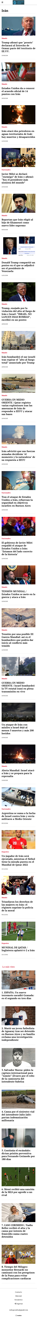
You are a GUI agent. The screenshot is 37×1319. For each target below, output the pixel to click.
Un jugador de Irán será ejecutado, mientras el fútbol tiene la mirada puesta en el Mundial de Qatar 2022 (18, 860)
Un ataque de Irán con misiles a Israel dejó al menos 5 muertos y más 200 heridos (18, 729)
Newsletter (19, 1300)
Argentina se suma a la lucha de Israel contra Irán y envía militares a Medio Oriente (18, 816)
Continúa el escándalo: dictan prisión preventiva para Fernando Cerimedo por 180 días (18, 1155)
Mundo (4, 38)
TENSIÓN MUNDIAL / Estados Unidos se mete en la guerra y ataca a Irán (18, 594)
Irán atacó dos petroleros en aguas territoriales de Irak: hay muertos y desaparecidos (18, 134)
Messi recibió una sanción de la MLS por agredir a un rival (18, 1192)
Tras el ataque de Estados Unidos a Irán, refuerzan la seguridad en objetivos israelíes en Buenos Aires (17, 501)
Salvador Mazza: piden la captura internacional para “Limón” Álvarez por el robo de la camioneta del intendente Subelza (18, 1075)
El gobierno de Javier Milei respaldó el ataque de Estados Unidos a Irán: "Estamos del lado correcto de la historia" (17, 548)
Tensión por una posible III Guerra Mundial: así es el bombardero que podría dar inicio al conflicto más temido (17, 640)
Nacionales (6, 170)
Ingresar (19, 1304)
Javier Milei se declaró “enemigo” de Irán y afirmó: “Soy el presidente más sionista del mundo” (18, 178)
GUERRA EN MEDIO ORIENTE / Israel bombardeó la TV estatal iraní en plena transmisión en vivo (18, 687)
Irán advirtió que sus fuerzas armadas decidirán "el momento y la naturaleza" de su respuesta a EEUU (18, 455)
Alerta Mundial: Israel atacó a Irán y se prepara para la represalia (18, 773)
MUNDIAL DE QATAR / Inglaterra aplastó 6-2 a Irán (18, 949)
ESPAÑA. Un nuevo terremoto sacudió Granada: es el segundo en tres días (18, 995)
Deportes (5, 852)
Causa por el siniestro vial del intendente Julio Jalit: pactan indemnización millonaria (18, 1116)
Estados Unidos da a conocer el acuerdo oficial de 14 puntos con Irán (18, 91)
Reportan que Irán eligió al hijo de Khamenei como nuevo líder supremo (17, 222)
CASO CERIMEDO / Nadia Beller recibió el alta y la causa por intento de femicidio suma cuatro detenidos (17, 1231)
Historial (18, 1296)
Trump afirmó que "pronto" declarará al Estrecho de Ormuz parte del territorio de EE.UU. (18, 47)
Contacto (18, 1292)
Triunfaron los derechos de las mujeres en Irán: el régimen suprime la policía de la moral (17, 906)
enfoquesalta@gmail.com (18, 1310)
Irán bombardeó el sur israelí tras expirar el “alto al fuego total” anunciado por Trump (18, 359)
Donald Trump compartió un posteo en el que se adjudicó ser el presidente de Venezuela (18, 267)
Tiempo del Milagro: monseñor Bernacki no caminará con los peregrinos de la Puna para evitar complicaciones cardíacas (18, 1272)
